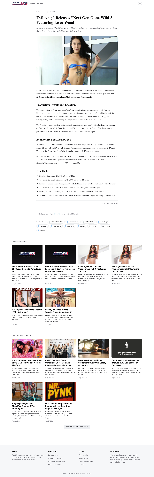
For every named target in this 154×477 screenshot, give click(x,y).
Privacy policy (83, 455)
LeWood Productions (57, 222)
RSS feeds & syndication (56, 461)
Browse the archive (55, 458)
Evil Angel (40, 90)
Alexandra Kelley (85, 159)
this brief (57, 214)
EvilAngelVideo (68, 147)
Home (32, 3)
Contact (82, 464)
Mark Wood (90, 93)
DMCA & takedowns (86, 461)
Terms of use (83, 458)
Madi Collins (71, 97)
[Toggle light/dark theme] (140, 3)
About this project (54, 464)
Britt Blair (51, 97)
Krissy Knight (86, 97)
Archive (40, 3)
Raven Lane (60, 97)
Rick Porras (68, 156)
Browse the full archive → (77, 427)
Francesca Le (57, 226)
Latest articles (53, 455)
